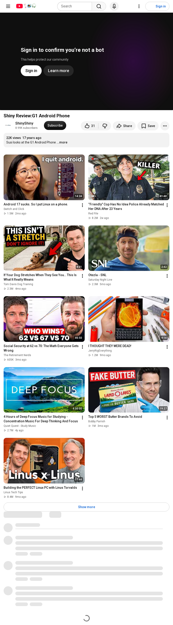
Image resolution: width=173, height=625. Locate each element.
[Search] (99, 6)
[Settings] (139, 6)
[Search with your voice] (114, 6)
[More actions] (164, 125)
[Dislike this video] (104, 125)
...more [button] (62, 142)
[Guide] (8, 6)
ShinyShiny (24, 123)
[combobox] (76, 6)
